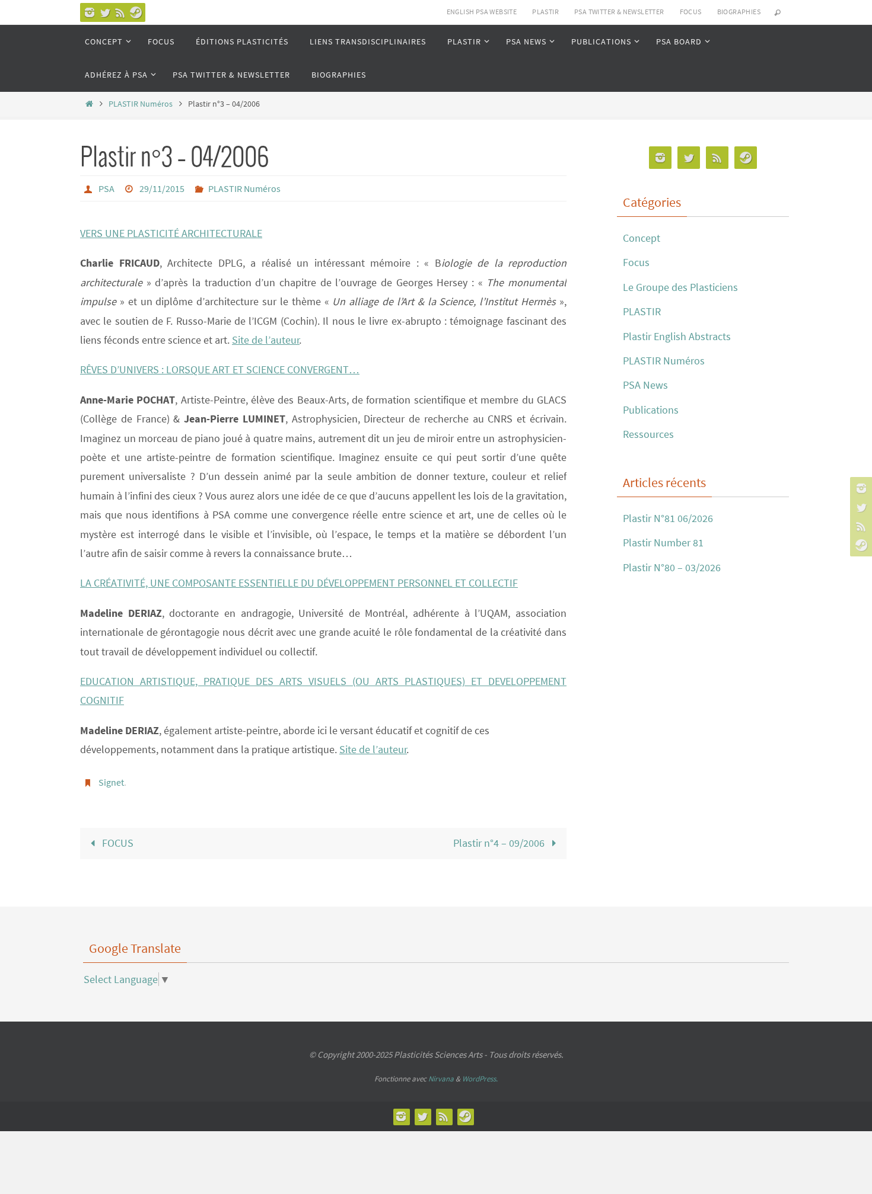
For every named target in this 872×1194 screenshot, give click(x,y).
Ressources (648, 434)
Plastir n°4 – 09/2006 (500, 843)
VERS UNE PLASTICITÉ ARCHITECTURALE (171, 233)
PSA (106, 188)
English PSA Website (482, 11)
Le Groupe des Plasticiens (680, 287)
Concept (641, 238)
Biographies (738, 11)
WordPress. (480, 1079)
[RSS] (120, 12)
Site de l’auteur (266, 340)
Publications (651, 410)
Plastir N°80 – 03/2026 (672, 567)
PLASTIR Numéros (141, 103)
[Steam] (135, 12)
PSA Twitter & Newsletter (619, 11)
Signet (111, 782)
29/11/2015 (161, 188)
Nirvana (441, 1079)
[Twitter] (105, 12)
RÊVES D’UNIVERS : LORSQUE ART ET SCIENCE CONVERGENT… (219, 369)
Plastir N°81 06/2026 (668, 518)
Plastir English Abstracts (677, 336)
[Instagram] (89, 12)
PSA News (645, 385)
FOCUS (691, 11)
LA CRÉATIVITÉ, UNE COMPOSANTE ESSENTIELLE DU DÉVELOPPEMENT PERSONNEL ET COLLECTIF (299, 583)
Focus (636, 262)
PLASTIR (545, 11)
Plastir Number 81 (663, 542)
